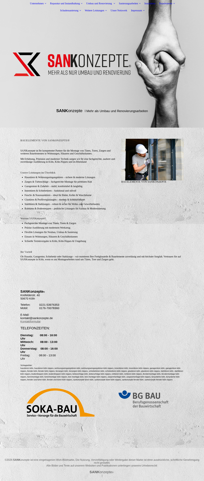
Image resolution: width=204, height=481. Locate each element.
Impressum (136, 10)
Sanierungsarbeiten (128, 3)
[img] (102, 64)
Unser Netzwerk (119, 10)
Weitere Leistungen (94, 10)
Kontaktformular (30, 321)
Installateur (149, 3)
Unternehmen (37, 3)
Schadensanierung (69, 10)
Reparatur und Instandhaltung (65, 3)
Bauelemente (165, 3)
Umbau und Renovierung (99, 3)
